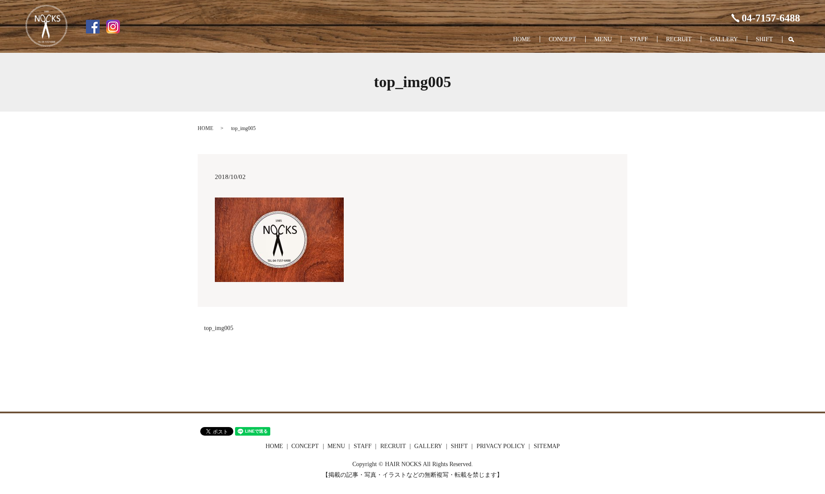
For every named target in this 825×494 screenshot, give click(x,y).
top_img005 (218, 328)
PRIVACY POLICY (501, 446)
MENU (603, 39)
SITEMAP (547, 446)
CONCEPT (562, 39)
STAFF (639, 39)
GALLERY (724, 39)
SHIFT (764, 39)
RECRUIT (679, 39)
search (795, 39)
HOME (522, 39)
